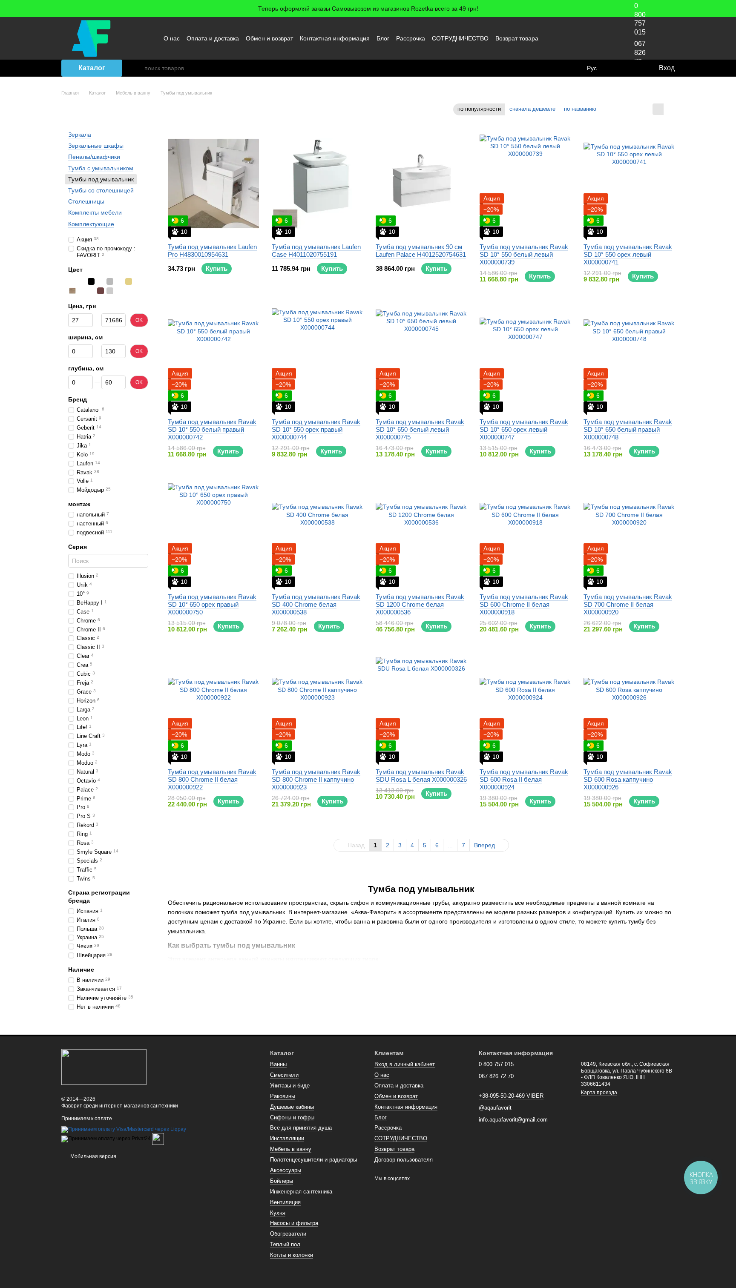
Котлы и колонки (291, 1255)
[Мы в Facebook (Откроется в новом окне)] (562, 38)
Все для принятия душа (301, 1127)
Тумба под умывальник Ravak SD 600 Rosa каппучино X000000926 (628, 779)
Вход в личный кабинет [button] (404, 1064)
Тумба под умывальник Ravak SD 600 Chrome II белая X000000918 (524, 604)
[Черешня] (91, 290)
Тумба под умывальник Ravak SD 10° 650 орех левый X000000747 (524, 429)
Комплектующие (91, 223)
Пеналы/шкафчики (94, 156)
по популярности (479, 109)
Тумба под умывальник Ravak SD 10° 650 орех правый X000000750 (212, 604)
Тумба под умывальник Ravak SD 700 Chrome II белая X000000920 (628, 604)
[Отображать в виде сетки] (658, 109)
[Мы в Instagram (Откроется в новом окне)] (583, 38)
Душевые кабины (292, 1107)
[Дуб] (138, 281)
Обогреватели (288, 1234)
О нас (172, 38)
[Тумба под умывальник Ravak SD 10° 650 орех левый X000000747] (525, 358)
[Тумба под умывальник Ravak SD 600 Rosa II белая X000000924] (525, 708)
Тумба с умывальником (100, 167)
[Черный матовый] (100, 281)
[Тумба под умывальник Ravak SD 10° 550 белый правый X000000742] (213, 358)
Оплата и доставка (213, 38)
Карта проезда (599, 1093)
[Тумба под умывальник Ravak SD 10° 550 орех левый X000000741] (629, 183)
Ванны (278, 1064)
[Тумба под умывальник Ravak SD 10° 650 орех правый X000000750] (213, 533)
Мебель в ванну (290, 1149)
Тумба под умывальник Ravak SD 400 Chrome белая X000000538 (316, 604)
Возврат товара (516, 38)
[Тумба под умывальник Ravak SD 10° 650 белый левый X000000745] (421, 358)
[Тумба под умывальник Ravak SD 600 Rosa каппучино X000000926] (629, 708)
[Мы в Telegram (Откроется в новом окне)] (593, 38)
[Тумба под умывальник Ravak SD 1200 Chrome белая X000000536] (421, 533)
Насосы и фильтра (294, 1223)
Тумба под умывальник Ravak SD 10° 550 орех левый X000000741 (628, 254)
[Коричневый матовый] (100, 290)
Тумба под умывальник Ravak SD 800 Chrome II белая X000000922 (212, 779)
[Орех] (119, 281)
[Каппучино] (72, 290)
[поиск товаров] (137, 68)
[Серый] (110, 281)
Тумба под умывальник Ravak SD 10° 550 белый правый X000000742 (212, 429)
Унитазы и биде (290, 1085)
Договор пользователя (403, 1159)
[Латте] (82, 290)
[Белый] (72, 281)
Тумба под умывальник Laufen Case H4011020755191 (316, 250)
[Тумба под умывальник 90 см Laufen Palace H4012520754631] (421, 183)
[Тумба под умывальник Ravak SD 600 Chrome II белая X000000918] (525, 533)
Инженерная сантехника (301, 1191)
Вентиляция (285, 1202)
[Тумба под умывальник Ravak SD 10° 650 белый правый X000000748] (629, 358)
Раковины (282, 1096)
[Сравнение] (617, 68)
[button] (729, 8)
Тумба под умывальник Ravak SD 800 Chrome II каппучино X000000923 (316, 779)
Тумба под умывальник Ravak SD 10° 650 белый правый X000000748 (628, 429)
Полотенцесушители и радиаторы (313, 1159)
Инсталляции (287, 1138)
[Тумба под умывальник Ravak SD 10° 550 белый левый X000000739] (525, 183)
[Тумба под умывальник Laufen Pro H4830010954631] (213, 183)
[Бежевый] (128, 281)
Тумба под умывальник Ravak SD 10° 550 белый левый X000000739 (524, 254)
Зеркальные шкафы (96, 145)
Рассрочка (410, 38)
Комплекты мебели (95, 212)
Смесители (284, 1075)
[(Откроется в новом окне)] (158, 1139)
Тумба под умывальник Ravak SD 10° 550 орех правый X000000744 (316, 429)
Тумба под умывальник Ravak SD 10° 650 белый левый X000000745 (420, 429)
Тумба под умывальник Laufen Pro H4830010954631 (212, 250)
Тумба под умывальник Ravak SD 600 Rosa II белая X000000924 (524, 779)
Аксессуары (285, 1170)
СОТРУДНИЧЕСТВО (460, 38)
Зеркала (79, 134)
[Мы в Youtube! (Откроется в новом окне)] (572, 38)
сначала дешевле (532, 109)
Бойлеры (281, 1181)
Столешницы (86, 201)
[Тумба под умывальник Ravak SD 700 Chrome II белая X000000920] (629, 533)
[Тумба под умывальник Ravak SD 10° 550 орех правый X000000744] (317, 358)
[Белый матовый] (82, 281)
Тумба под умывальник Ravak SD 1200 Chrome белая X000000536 (420, 604)
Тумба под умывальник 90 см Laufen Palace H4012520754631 (421, 250)
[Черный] (91, 281)
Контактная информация (335, 38)
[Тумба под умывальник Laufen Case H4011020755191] (317, 183)
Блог (383, 38)
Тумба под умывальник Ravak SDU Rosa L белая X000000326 (421, 775)
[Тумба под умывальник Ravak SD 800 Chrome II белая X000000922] (213, 708)
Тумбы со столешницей (101, 190)
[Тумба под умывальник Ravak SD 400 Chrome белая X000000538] (317, 533)
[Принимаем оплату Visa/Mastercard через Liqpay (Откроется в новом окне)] (123, 1130)
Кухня (277, 1213)
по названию (580, 109)
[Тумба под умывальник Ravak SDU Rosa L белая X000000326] (421, 708)
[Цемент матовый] (110, 290)
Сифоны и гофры (292, 1117)
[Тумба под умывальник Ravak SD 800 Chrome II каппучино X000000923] (317, 708)
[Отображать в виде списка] (669, 109)
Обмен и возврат (269, 38)
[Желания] (634, 68)
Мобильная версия (92, 1156)
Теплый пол (285, 1244)
